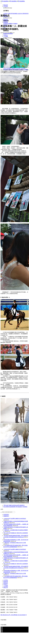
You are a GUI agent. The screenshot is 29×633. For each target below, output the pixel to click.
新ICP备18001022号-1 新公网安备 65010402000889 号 (14, 614)
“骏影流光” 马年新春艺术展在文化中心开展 (15, 542)
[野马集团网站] (14, 1)
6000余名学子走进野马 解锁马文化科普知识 (15, 518)
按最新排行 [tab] (6, 516)
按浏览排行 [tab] (6, 514)
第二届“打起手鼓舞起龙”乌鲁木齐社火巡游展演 (16, 533)
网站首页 (5, 5)
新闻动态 (5, 20)
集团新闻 (5, 22)
